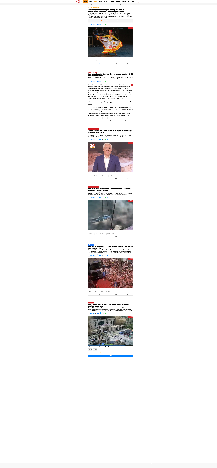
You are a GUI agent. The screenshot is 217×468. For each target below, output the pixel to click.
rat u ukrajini (98, 117)
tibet (108, 233)
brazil (96, 60)
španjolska (108, 291)
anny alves (101, 60)
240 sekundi (111, 175)
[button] (136, 1)
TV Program (120, 4)
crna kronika (91, 117)
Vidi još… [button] (125, 4)
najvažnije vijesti (103, 175)
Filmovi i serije (108, 4)
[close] (151, 463)
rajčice (102, 291)
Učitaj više (111, 355)
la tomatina (96, 291)
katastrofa (90, 233)
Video (113, 4)
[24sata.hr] (78, 1)
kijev (109, 117)
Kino (116, 4)
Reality (102, 4)
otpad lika (96, 175)
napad (104, 117)
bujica (96, 233)
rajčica (90, 291)
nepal (113, 233)
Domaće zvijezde (90, 4)
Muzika (84, 4)
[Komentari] (116, 63)
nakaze (90, 175)
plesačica (90, 60)
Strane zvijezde (97, 4)
